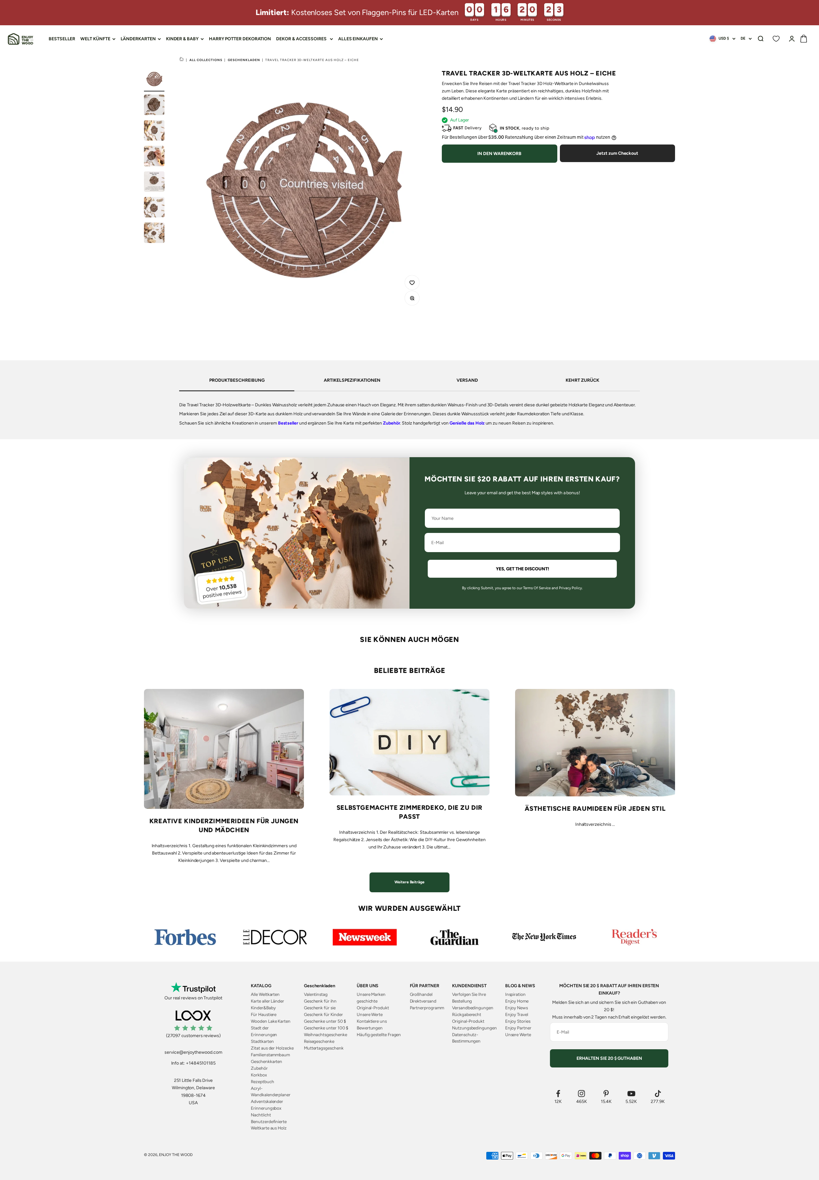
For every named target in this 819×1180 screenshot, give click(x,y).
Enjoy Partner (518, 1027)
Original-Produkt (373, 1007)
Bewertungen (370, 1027)
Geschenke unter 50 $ (325, 1021)
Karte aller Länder (267, 1001)
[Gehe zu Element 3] (154, 131)
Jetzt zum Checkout (617, 153)
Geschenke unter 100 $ (326, 1027)
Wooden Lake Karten (270, 1021)
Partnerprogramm (427, 1007)
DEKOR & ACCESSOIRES (301, 39)
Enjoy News (516, 1007)
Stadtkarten (262, 1041)
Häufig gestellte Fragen (379, 1034)
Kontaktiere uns (372, 1021)
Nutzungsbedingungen (474, 1027)
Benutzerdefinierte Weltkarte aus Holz (269, 1124)
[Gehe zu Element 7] (154, 234)
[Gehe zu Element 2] (154, 106)
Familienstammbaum (270, 1054)
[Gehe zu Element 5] (154, 182)
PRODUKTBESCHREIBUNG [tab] (237, 380)
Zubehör (391, 423)
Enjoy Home (517, 1001)
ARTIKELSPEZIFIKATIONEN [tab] (352, 380)
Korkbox (259, 1074)
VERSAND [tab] (467, 380)
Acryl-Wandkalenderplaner (270, 1091)
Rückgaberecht (466, 1014)
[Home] (181, 59)
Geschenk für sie (320, 1007)
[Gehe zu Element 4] (154, 157)
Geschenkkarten (266, 1061)
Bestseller (288, 423)
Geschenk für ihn (320, 1001)
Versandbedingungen (472, 1007)
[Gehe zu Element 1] (154, 80)
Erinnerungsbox (266, 1108)
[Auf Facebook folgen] (558, 1093)
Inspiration (515, 994)
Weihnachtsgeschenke (325, 1034)
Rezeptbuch (262, 1081)
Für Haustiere (263, 1014)
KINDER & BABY (182, 39)
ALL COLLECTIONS (205, 60)
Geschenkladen (244, 60)
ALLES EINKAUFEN (358, 39)
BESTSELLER (62, 39)
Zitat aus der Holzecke (272, 1048)
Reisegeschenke (319, 1041)
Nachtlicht (261, 1114)
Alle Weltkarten (265, 994)
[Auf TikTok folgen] (658, 1093)
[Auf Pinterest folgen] (606, 1093)
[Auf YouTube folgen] (631, 1093)
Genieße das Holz (467, 423)
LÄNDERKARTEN (138, 39)
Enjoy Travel (516, 1014)
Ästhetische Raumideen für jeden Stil (595, 808)
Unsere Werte (370, 1014)
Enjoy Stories (517, 1021)
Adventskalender (267, 1101)
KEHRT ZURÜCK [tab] (582, 380)
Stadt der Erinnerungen (264, 1031)
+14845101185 (201, 1063)
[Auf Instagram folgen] (581, 1093)
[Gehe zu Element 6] (154, 208)
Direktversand (423, 1001)
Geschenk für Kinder (323, 1014)
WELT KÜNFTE (95, 39)
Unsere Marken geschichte (371, 997)
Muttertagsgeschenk (324, 1048)
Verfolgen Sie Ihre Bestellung (469, 997)
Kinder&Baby (263, 1007)
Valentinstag (316, 994)
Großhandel (421, 994)
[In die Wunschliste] (413, 283)
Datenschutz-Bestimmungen (466, 1037)
